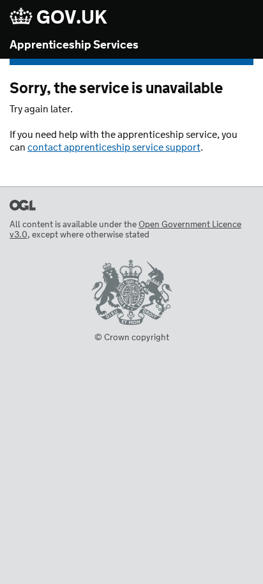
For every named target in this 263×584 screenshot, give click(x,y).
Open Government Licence (23, 205)
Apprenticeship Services (74, 45)
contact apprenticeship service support (113, 147)
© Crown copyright (131, 337)
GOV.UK (70, 17)
